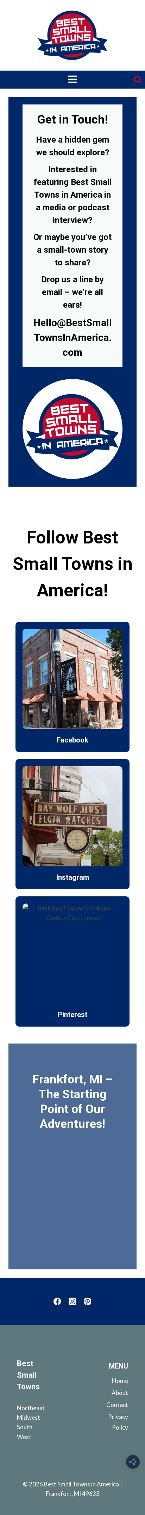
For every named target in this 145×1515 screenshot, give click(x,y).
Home (120, 1380)
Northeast (31, 1408)
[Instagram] (72, 1301)
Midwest (28, 1417)
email (52, 292)
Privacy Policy (118, 1422)
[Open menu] (72, 80)
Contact (117, 1404)
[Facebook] (57, 1301)
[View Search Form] (139, 80)
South (24, 1427)
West (24, 1437)
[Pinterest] (87, 1301)
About (120, 1392)
